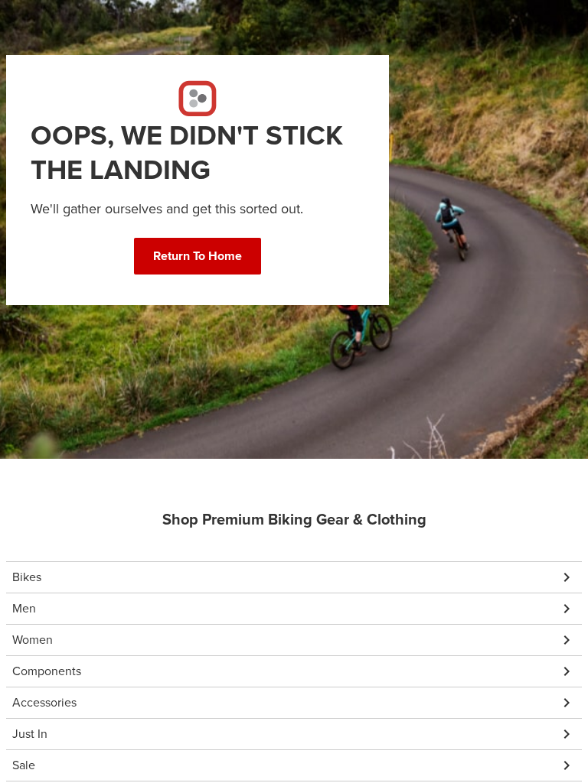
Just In (29, 733)
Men (24, 608)
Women (32, 639)
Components (46, 671)
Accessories (44, 702)
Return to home (197, 256)
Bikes (26, 577)
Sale (23, 765)
